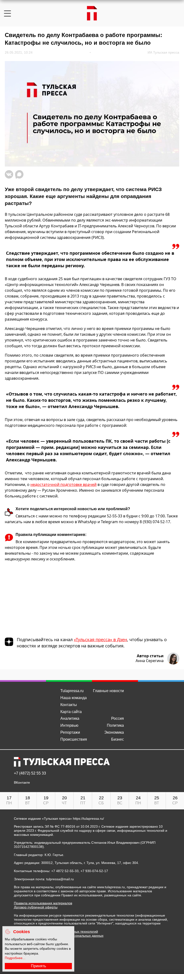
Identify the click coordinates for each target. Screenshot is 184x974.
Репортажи (70, 732)
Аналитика (69, 718)
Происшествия (73, 739)
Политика (115, 725)
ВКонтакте (22, 782)
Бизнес (117, 739)
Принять (38, 966)
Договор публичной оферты (36, 907)
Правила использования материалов (43, 903)
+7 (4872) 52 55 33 (30, 773)
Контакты (68, 705)
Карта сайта (71, 712)
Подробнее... (15, 958)
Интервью (69, 725)
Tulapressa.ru (72, 691)
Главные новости (108, 691)
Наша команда (73, 698)
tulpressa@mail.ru (60, 879)
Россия (117, 718)
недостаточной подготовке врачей (63, 484)
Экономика (114, 732)
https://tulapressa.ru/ (88, 818)
